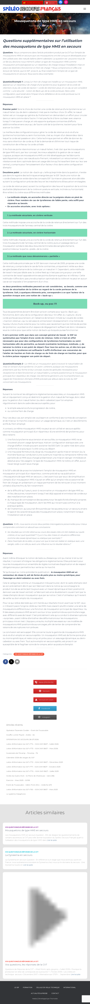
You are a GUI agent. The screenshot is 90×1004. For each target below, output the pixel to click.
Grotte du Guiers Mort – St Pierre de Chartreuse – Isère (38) (30, 776)
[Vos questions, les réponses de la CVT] (45, 914)
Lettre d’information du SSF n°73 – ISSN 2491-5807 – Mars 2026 (32, 748)
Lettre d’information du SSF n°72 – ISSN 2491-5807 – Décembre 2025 (34, 762)
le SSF (16, 987)
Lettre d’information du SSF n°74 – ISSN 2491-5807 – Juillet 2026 (32, 744)
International (70, 987)
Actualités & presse (39, 993)
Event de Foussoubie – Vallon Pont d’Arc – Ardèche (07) (29, 785)
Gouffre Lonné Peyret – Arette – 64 (20, 735)
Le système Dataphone (16, 794)
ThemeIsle (54, 999)
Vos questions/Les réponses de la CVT (29, 654)
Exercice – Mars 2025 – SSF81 (18, 780)
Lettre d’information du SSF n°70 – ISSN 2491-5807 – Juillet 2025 (32, 771)
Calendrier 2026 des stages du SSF (20, 758)
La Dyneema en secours (18, 855)
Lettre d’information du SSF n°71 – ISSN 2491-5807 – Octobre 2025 (33, 767)
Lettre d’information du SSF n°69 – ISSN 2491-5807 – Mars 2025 (32, 789)
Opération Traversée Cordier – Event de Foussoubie (27, 730)
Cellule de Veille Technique (48, 987)
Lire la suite (52, 840)
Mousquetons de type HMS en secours (26, 830)
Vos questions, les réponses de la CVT (26, 964)
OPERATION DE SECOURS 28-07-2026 (22, 739)
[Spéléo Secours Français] (33, 9)
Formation (27, 987)
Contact (55, 993)
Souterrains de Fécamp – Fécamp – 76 (22, 753)
